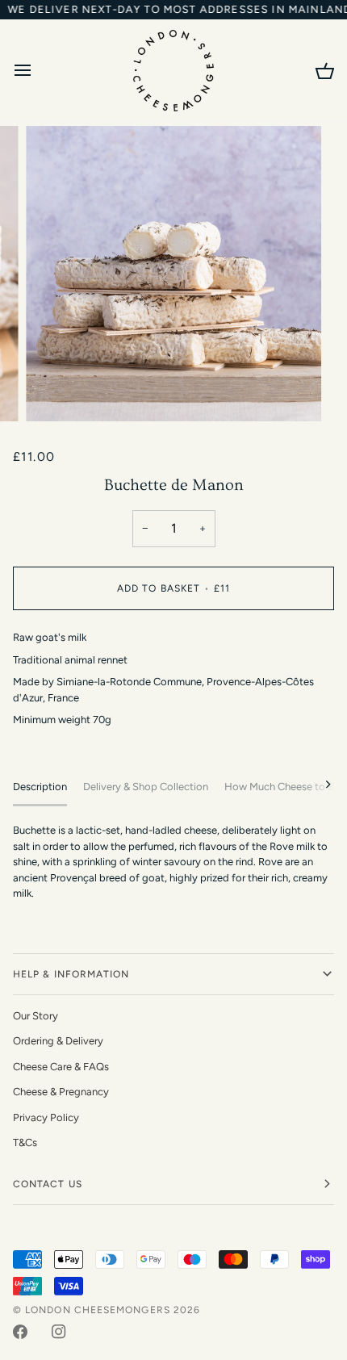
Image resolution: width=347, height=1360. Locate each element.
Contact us (47, 1184)
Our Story (35, 1016)
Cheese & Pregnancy (61, 1092)
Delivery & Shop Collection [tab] (145, 786)
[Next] (318, 784)
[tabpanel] (173, 862)
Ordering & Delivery (58, 1041)
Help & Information (71, 974)
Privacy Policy (46, 1117)
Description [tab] (40, 786)
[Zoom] (56, 391)
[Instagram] (59, 1331)
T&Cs (25, 1142)
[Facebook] (20, 1331)
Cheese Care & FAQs (61, 1067)
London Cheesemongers (97, 1310)
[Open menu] (37, 70)
